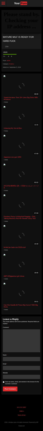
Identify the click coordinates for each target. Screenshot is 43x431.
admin (8, 60)
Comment (6, 327)
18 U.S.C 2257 (21, 407)
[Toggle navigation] (3, 3)
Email (5, 364)
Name (5, 355)
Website (5, 373)
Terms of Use (21, 415)
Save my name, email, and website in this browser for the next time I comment (22, 383)
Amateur (11, 64)
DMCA (21, 411)
